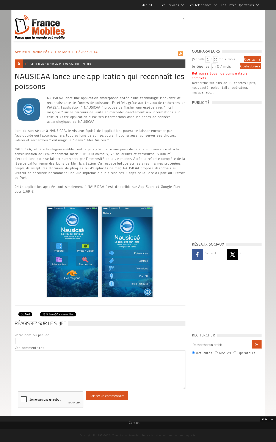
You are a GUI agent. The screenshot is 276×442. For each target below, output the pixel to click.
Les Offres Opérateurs (237, 5)
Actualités (41, 52)
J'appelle (198, 59)
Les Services (170, 5)
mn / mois (227, 59)
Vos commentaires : (31, 347)
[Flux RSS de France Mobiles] (180, 52)
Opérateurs (246, 352)
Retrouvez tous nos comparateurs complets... (220, 76)
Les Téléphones (200, 5)
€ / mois (224, 66)
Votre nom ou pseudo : (33, 335)
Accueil (147, 5)
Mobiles (225, 352)
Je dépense (201, 66)
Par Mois (62, 52)
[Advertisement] (183, 27)
